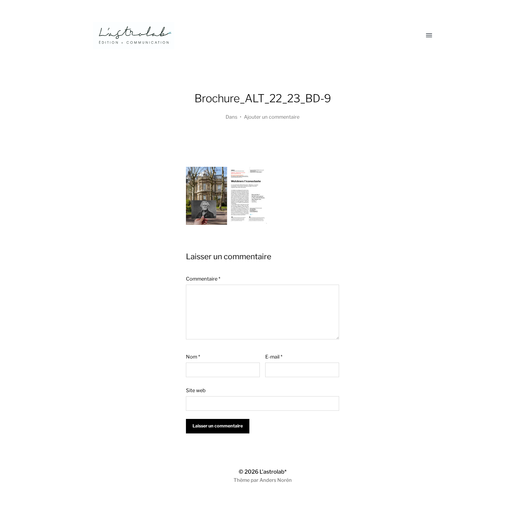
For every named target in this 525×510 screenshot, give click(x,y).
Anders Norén (275, 480)
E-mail (273, 357)
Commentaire (203, 279)
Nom (193, 357)
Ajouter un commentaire (271, 117)
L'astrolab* (273, 471)
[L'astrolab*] (251, 35)
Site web (196, 390)
